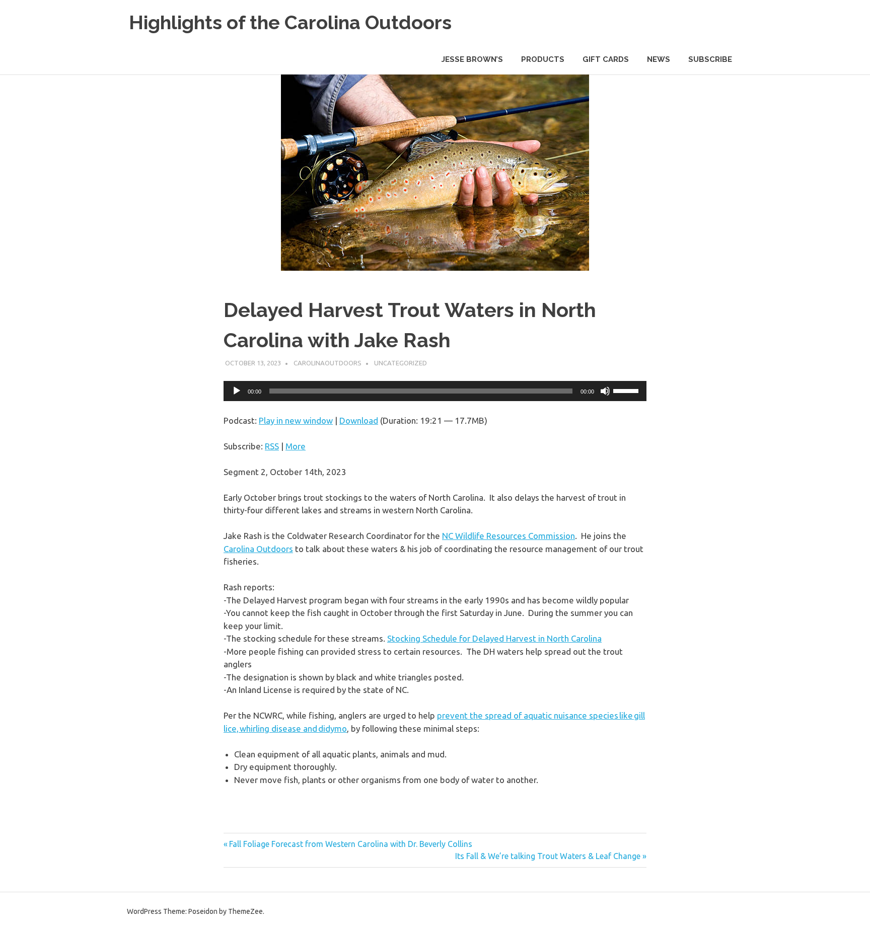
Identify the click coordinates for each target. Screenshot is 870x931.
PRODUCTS (542, 59)
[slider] (627, 390)
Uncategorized (400, 362)
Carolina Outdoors (258, 549)
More (295, 446)
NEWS (658, 59)
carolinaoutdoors (327, 362)
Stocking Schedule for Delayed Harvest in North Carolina (494, 638)
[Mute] (605, 391)
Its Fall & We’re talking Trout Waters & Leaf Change (547, 856)
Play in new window (296, 420)
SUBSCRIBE (710, 59)
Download (358, 420)
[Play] (237, 391)
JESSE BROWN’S (472, 59)
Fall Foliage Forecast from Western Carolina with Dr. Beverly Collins (350, 843)
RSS (272, 446)
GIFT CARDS (606, 59)
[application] (435, 391)
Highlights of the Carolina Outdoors (290, 22)
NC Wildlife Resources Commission (508, 535)
